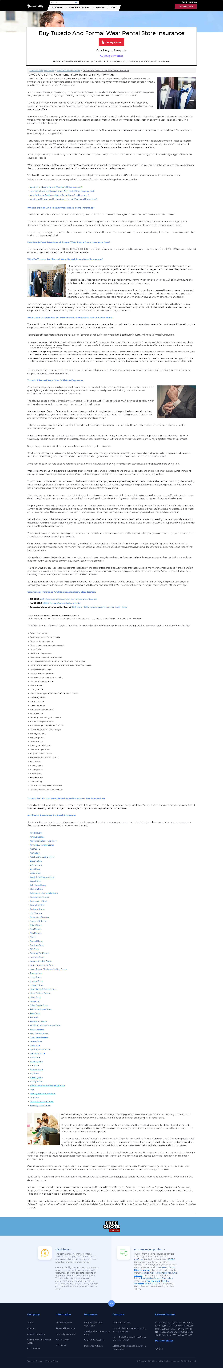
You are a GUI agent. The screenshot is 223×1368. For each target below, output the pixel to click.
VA (167, 1335)
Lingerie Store (36, 981)
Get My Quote (186, 6)
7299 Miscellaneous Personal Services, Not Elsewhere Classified (68, 599)
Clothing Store (36, 889)
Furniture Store (37, 945)
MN (157, 1329)
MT (169, 1329)
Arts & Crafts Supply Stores (42, 857)
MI (192, 1326)
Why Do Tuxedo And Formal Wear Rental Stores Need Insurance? (59, 195)
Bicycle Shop (36, 861)
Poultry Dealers (37, 1029)
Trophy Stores (36, 1081)
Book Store (35, 869)
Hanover (162, 1267)
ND (178, 1329)
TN (156, 1335)
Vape (32, 1089)
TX (160, 1335)
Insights (100, 8)
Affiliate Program (36, 1334)
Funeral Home (36, 941)
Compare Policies (121, 1322)
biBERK (171, 1259)
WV (184, 1335)
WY (190, 1335)
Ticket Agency (36, 1061)
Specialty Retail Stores (40, 1105)
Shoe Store (35, 1045)
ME (188, 1326)
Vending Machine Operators (42, 1093)
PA (180, 1332)
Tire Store (34, 1065)
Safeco (157, 1278)
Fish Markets (35, 929)
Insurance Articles (93, 1346)
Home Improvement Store (42, 965)
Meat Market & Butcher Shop (43, 989)
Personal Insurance (65, 1328)
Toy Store (34, 1073)
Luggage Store (36, 985)
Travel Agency (36, 1077)
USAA (148, 1283)
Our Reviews (33, 1348)
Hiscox (171, 1267)
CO (171, 1322)
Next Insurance (163, 1273)
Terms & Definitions (94, 1340)
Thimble (165, 1281)
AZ (163, 1322)
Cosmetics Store (37, 905)
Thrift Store (35, 1057)
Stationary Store (37, 1053)
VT (171, 1335)
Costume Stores (37, 909)
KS (168, 1326)
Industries (56, 8)
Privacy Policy (51, 1361)
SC (187, 1332)
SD (191, 1332)
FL (187, 1322)
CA (167, 1322)
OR (176, 1332)
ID (156, 1326)
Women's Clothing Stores (41, 1101)
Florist (33, 937)
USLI (154, 1283)
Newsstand (35, 1001)
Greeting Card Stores (39, 953)
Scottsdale (167, 1278)
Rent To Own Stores (39, 1033)
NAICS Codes (62, 1340)
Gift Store (34, 949)
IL (162, 1326)
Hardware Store (37, 957)
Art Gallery (35, 853)
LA (175, 1326)
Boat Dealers (36, 865)
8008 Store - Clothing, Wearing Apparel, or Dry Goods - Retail (99, 607)
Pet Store (34, 1017)
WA (175, 1335)
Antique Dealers (37, 837)
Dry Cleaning (36, 913)
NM (160, 1332)
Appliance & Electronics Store (43, 841)
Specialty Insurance (66, 1334)
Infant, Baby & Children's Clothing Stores (48, 969)
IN (165, 1326)
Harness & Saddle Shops (40, 961)
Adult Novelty (36, 833)
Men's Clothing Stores (40, 993)
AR (160, 1322)
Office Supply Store (39, 1005)
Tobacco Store (36, 1069)
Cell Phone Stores (38, 885)
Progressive (147, 1278)
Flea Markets (35, 933)
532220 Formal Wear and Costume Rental (62, 603)
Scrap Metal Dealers (39, 1037)
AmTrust (138, 1259)
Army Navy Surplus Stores (42, 845)
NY (164, 1332)
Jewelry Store (36, 973)
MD (184, 1326)
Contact (31, 1328)
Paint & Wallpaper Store (40, 1009)
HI (161, 1349)
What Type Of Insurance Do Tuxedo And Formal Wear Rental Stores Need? (63, 199)
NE (182, 1329)
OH (168, 1332)
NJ (156, 1332)
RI (184, 1332)
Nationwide (149, 1273)
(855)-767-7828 (189, 2)
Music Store (35, 997)
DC (179, 1322)
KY (172, 1326)
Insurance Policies (79, 8)
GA (190, 1322)
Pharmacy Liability (38, 1021)
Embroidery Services (39, 917)
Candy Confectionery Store (42, 877)
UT (163, 1335)
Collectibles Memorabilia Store (44, 893)
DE (183, 1322)
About (113, 8)
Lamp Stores (35, 977)
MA (179, 1326)
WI (179, 1335)
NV (186, 1329)
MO (161, 1329)
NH (190, 1329)
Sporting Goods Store (40, 1049)
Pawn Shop (35, 1013)
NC (174, 1329)
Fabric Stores (36, 925)
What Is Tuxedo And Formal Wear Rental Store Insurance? (56, 187)
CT (175, 1322)
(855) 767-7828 (113, 56)
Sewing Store (36, 1041)
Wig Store (34, 1097)
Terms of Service (34, 1361)
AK (156, 1349)
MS (165, 1329)
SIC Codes (61, 1345)
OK (172, 1332)
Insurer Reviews (64, 1322)
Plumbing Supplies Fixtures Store (45, 1025)
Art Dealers (35, 849)
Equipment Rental (38, 921)
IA (159, 1326)
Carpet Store (35, 881)
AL (156, 1322)
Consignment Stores (39, 897)
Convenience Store (38, 901)
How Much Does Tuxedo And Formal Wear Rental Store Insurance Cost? (62, 191)
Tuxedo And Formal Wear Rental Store (47, 1085)
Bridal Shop (35, 873)
